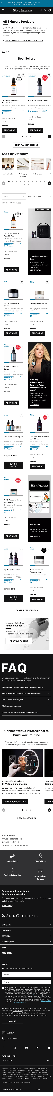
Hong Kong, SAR (20, 1072)
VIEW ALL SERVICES (26, 818)
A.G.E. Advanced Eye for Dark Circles (13, 501)
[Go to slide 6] (28, 181)
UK (15, 1078)
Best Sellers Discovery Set (13, 437)
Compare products (8, 203)
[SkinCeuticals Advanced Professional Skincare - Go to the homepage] (22, 10)
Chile (3, 1070)
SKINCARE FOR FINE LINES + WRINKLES (16, 845)
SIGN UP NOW (35, 270)
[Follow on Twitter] (15, 1048)
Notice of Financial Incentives (15, 1002)
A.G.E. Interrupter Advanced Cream (36, 571)
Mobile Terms (37, 995)
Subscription (12, 861)
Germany (4, 1072)
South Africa (19, 1076)
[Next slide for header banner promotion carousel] (47, 3)
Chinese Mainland (12, 1070)
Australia (12, 1068)
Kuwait (4, 1074)
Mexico (17, 1074)
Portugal (45, 1074)
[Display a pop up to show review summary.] (23, 111)
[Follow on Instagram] (38, 1048)
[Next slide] (49, 136)
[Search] (45, 10)
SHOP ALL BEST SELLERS (26, 145)
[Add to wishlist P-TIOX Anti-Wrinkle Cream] (21, 282)
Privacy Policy (46, 1001)
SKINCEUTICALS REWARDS (11, 1090)
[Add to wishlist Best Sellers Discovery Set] (21, 415)
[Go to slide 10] (44, 181)
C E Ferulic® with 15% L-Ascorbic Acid (10, 102)
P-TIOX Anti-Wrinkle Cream (11, 305)
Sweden (33, 1076)
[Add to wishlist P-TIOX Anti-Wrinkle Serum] (49, 75)
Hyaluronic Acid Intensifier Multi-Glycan (39, 438)
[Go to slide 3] (30, 136)
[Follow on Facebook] (4, 1048)
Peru (39, 1074)
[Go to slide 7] (32, 181)
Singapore (10, 1076)
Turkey (10, 1078)
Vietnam (45, 1078)
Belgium (32, 1068)
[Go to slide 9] (40, 181)
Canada (44, 1068)
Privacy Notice (18, 1015)
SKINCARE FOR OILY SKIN (11, 842)
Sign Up (12, 1021)
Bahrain (26, 1068)
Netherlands (25, 1074)
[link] (50, 10)
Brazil (38, 1068)
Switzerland (41, 1076)
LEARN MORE (34, 405)
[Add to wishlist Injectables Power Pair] (21, 548)
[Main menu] (3, 10)
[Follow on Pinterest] (26, 1048)
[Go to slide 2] (26, 136)
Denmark (29, 1070)
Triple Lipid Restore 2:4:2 (39, 304)
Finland (37, 1070)
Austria (19, 1068)
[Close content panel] (50, 3)
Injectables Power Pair (12, 570)
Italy (29, 1072)
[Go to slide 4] (21, 181)
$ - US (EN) (7, 1060)
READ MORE (7, 906)
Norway (33, 1074)
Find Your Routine (19, 641)
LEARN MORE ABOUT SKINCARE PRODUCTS (24, 41)
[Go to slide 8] (36, 181)
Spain (26, 1076)
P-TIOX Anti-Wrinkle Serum (38, 101)
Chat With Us (40, 861)
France (43, 1070)
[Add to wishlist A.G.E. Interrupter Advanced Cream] (47, 548)
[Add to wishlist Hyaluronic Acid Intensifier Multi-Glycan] (47, 415)
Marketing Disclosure (12, 1013)
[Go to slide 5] (24, 181)
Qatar (3, 1076)
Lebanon (10, 1074)
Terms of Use (17, 1011)
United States (37, 1078)
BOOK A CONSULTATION (15, 802)
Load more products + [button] (26, 610)
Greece (11, 1072)
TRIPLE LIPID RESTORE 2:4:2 (12, 839)
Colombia (22, 1070)
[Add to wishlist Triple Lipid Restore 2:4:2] (47, 282)
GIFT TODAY (34, 536)
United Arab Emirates (24, 1078)
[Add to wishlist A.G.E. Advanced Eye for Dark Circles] (21, 478)
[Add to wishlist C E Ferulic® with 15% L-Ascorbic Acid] (23, 75)
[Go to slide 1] (23, 136)
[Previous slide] (3, 136)
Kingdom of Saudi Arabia (39, 1072)
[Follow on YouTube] (49, 1048)
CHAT (38, 1090)
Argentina (5, 1068)
